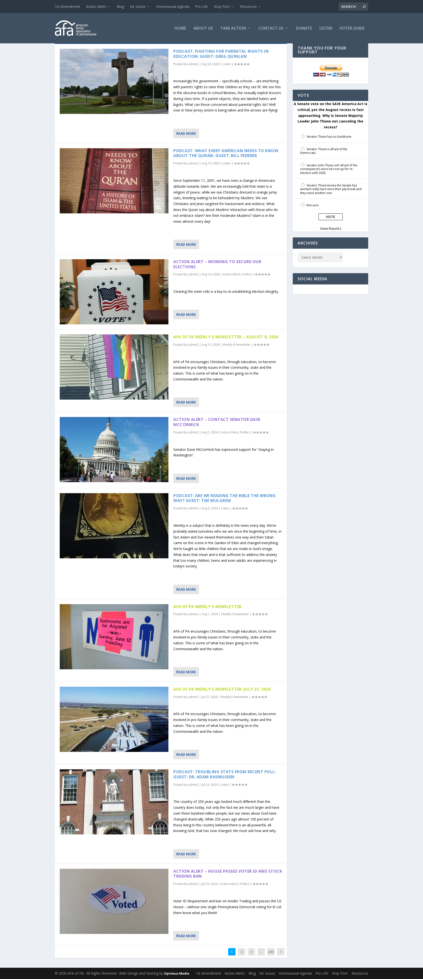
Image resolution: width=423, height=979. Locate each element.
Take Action (233, 28)
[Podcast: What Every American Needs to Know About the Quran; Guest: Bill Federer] (114, 180)
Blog (120, 6)
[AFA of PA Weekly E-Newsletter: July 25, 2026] (114, 719)
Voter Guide (352, 28)
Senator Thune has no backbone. (329, 137)
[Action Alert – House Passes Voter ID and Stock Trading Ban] (114, 901)
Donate (304, 28)
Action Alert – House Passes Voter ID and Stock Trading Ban (227, 874)
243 (271, 951)
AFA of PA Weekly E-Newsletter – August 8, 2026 (225, 337)
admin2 (193, 64)
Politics (247, 274)
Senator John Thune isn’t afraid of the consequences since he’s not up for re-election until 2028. (328, 169)
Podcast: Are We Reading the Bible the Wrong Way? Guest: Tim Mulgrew (224, 498)
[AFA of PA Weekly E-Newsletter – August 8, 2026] (114, 367)
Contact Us (270, 28)
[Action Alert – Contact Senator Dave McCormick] (114, 449)
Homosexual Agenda (172, 6)
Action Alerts (96, 6)
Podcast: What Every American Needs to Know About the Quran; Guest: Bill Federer (225, 153)
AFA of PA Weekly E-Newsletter (207, 606)
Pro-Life (201, 6)
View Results (330, 228)
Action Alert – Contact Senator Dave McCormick (216, 422)
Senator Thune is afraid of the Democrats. (323, 151)
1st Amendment (67, 6)
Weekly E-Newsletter (237, 345)
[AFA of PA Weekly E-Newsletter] (114, 636)
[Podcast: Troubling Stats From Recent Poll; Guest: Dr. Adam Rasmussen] (114, 801)
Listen (325, 28)
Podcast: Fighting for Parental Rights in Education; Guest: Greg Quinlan (221, 54)
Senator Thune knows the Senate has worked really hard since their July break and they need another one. (331, 189)
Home (180, 28)
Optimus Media (176, 973)
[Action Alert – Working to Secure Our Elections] (114, 291)
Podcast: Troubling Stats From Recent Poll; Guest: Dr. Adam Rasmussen (224, 774)
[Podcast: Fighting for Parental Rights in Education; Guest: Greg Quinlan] (114, 81)
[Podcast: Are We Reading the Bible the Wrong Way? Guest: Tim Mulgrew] (114, 525)
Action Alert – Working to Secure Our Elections (217, 264)
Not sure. (312, 205)
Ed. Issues (138, 6)
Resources (248, 6)
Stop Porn (222, 6)
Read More (186, 133)
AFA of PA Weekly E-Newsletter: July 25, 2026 (221, 689)
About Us (203, 28)
